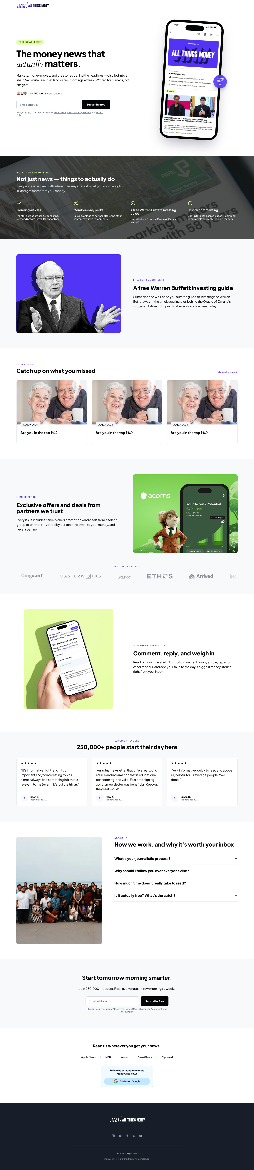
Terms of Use (60, 112)
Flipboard (167, 1057)
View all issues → (228, 372)
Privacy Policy (127, 1011)
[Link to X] (134, 1135)
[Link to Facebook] (120, 1135)
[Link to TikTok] (127, 1135)
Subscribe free (96, 104)
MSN (108, 1057)
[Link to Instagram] (113, 1135)
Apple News (88, 1057)
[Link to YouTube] (140, 1135)
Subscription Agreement (79, 112)
